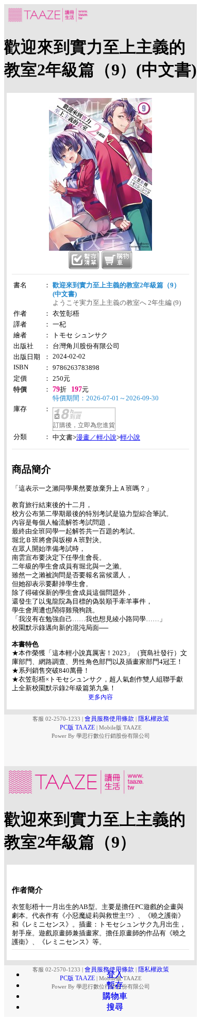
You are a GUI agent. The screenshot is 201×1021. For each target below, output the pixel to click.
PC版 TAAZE (77, 727)
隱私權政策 (153, 718)
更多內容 (100, 697)
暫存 (115, 985)
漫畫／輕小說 (96, 437)
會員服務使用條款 (109, 718)
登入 (115, 974)
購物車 (115, 996)
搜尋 (115, 1006)
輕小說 (130, 437)
